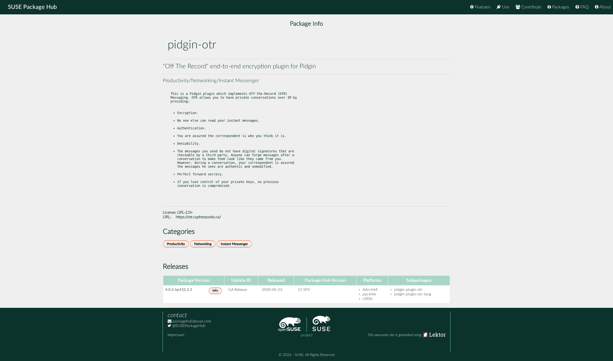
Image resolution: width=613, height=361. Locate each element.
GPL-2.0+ (185, 212)
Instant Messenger (234, 244)
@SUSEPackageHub (188, 326)
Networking (202, 244)
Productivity (176, 244)
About (604, 7)
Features (482, 7)
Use (505, 7)
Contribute (530, 7)
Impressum (176, 335)
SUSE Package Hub (32, 7)
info (215, 290)
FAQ (584, 7)
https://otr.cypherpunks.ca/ (198, 217)
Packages (560, 7)
